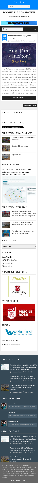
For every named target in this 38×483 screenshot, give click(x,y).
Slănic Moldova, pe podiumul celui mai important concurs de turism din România (22, 387)
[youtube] (20, 2)
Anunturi (32, 41)
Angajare (25, 41)
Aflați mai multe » (19, 98)
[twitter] (17, 2)
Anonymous (11, 412)
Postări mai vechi (30, 106)
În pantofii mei (16, 154)
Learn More (15, 481)
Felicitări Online (7, 266)
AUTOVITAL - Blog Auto (9, 260)
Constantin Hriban (13, 404)
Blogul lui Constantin (19, 12)
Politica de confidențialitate (11, 345)
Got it (25, 481)
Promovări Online (7, 263)
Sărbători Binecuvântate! (20, 146)
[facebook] (14, 2)
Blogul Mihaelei (7, 257)
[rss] (23, 2)
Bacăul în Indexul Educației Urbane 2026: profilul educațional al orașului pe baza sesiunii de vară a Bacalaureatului (17, 172)
